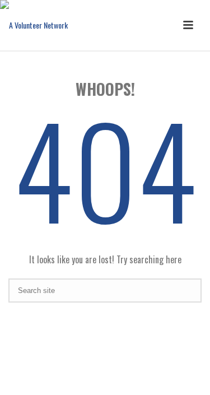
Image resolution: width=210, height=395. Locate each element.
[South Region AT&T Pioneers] (34, 25)
